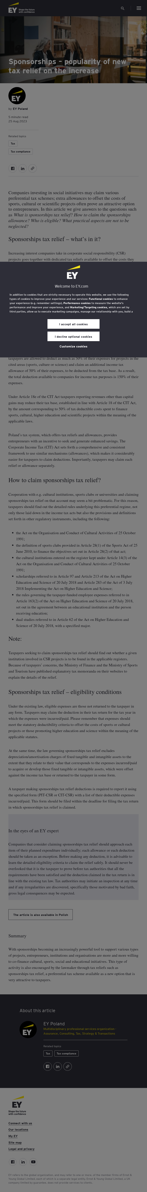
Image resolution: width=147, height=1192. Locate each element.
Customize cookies (73, 346)
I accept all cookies (73, 324)
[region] (73, 309)
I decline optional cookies (73, 336)
